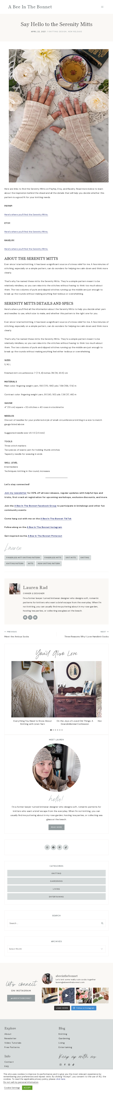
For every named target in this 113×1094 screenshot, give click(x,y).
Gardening (56, 881)
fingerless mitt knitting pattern (23, 558)
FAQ (6, 1066)
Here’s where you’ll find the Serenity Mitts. (26, 214)
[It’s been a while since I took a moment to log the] (84, 995)
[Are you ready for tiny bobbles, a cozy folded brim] (67, 995)
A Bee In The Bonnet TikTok (55, 518)
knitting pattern (14, 563)
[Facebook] (65, 1065)
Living (56, 889)
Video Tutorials (12, 1042)
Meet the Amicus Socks (16, 634)
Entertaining (56, 897)
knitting (85, 558)
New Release (75, 31)
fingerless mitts (53, 558)
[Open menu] (102, 7)
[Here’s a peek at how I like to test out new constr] (101, 995)
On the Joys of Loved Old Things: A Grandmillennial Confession (75, 722)
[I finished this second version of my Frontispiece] (50, 995)
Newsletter (10, 1038)
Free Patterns (12, 1047)
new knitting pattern (49, 563)
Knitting (56, 873)
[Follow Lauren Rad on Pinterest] (35, 617)
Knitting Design (58, 31)
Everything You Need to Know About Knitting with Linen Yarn (33, 722)
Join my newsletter (15, 492)
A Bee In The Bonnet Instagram (44, 527)
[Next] (98, 694)
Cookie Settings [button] (12, 1088)
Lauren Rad (35, 587)
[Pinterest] (69, 1065)
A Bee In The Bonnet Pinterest (45, 535)
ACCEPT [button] (27, 1088)
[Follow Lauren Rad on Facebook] (25, 617)
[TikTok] (73, 1065)
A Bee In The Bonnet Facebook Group (35, 505)
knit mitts (71, 558)
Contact (9, 1061)
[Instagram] (61, 1065)
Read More (56, 827)
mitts (30, 563)
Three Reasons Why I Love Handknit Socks (86, 634)
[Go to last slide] (15, 694)
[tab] (51, 730)
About (7, 1034)
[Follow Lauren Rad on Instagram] (30, 617)
